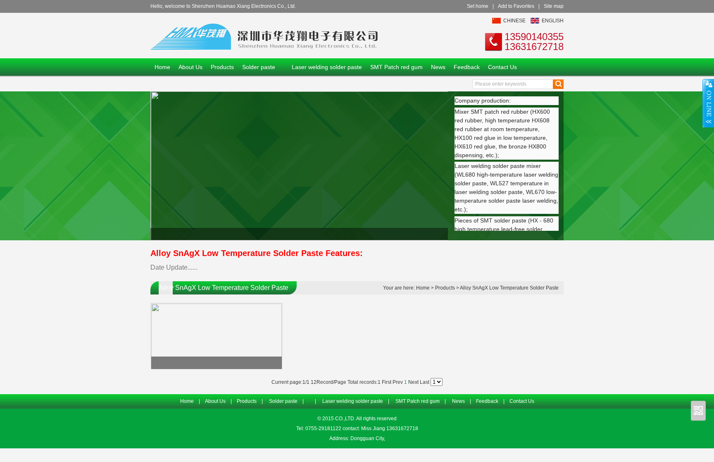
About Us (190, 67)
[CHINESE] (496, 22)
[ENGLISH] (535, 22)
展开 (708, 103)
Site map (554, 6)
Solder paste (258, 67)
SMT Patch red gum (396, 67)
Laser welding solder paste (327, 67)
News (438, 67)
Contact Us (502, 67)
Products (222, 67)
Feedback (467, 67)
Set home (477, 6)
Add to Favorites (516, 6)
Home (162, 67)
